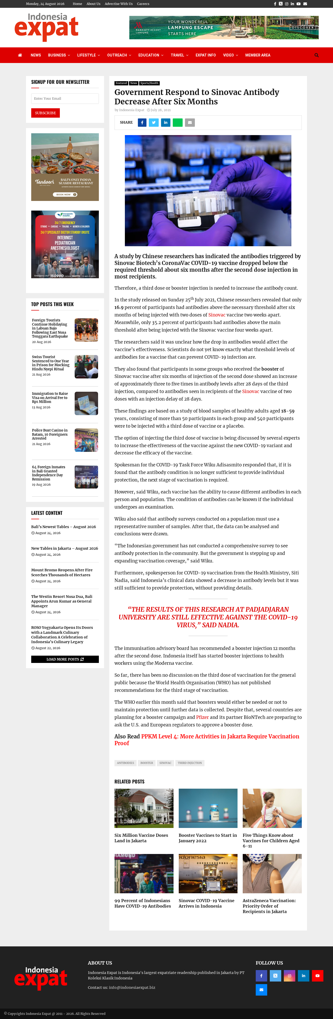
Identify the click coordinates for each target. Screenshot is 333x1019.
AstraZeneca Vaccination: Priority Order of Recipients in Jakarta (269, 906)
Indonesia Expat (131, 110)
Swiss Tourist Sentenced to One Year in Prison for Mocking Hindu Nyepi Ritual (50, 363)
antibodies (125, 763)
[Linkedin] (303, 976)
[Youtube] (317, 976)
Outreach (117, 55)
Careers (143, 4)
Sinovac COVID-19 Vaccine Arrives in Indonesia (206, 903)
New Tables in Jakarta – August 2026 (64, 548)
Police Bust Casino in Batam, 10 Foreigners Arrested (50, 434)
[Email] (261, 990)
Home (77, 4)
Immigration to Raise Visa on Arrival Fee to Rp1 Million (50, 398)
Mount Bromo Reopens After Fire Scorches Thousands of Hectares (62, 572)
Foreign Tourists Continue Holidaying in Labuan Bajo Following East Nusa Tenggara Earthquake (50, 328)
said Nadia (220, 625)
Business (57, 55)
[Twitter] (275, 976)
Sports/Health (149, 83)
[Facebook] (261, 976)
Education (148, 55)
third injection (190, 763)
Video (228, 55)
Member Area (257, 55)
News (36, 55)
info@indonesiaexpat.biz (132, 987)
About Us (93, 4)
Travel (177, 55)
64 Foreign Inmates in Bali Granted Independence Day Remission (48, 473)
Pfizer (202, 717)
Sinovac (217, 315)
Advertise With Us (119, 4)
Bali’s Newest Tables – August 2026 (63, 526)
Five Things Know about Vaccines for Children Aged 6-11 (271, 841)
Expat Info (206, 55)
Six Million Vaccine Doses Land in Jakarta (141, 838)
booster (146, 763)
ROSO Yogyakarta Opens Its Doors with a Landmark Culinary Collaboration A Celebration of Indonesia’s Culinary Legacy (62, 634)
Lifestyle (86, 55)
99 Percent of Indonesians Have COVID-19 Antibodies (142, 903)
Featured (121, 83)
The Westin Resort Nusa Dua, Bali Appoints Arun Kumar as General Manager (61, 601)
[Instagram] (289, 976)
